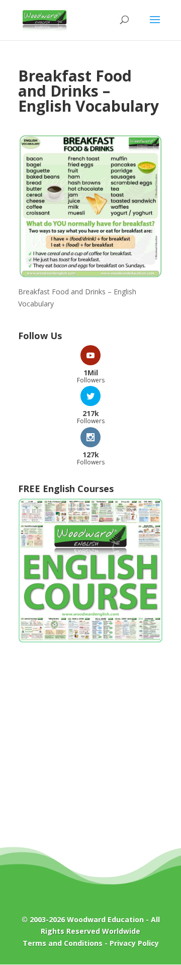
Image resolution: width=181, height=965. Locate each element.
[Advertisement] (90, 752)
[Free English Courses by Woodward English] (90, 640)
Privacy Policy (134, 943)
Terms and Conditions (63, 943)
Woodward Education (105, 919)
